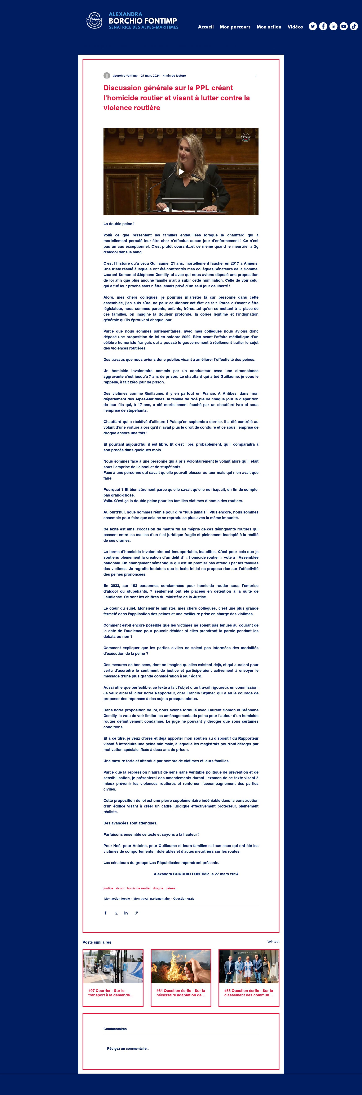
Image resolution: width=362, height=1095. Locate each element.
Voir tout (273, 941)
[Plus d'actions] (256, 75)
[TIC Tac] (354, 26)
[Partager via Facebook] (105, 913)
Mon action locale (197, 46)
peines (170, 888)
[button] (274, 46)
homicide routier (138, 888)
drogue (158, 888)
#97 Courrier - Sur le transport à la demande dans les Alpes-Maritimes (111, 992)
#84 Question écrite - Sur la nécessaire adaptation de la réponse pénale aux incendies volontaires (180, 992)
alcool (120, 888)
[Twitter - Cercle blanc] (313, 26)
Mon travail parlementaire (145, 46)
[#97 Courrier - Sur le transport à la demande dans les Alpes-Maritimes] (113, 966)
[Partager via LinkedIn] (126, 913)
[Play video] (181, 171)
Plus (227, 46)
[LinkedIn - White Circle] (333, 26)
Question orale (183, 898)
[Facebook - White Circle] (323, 26)
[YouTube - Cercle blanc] (344, 26)
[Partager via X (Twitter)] (116, 913)
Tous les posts (97, 46)
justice (108, 888)
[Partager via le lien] (136, 913)
